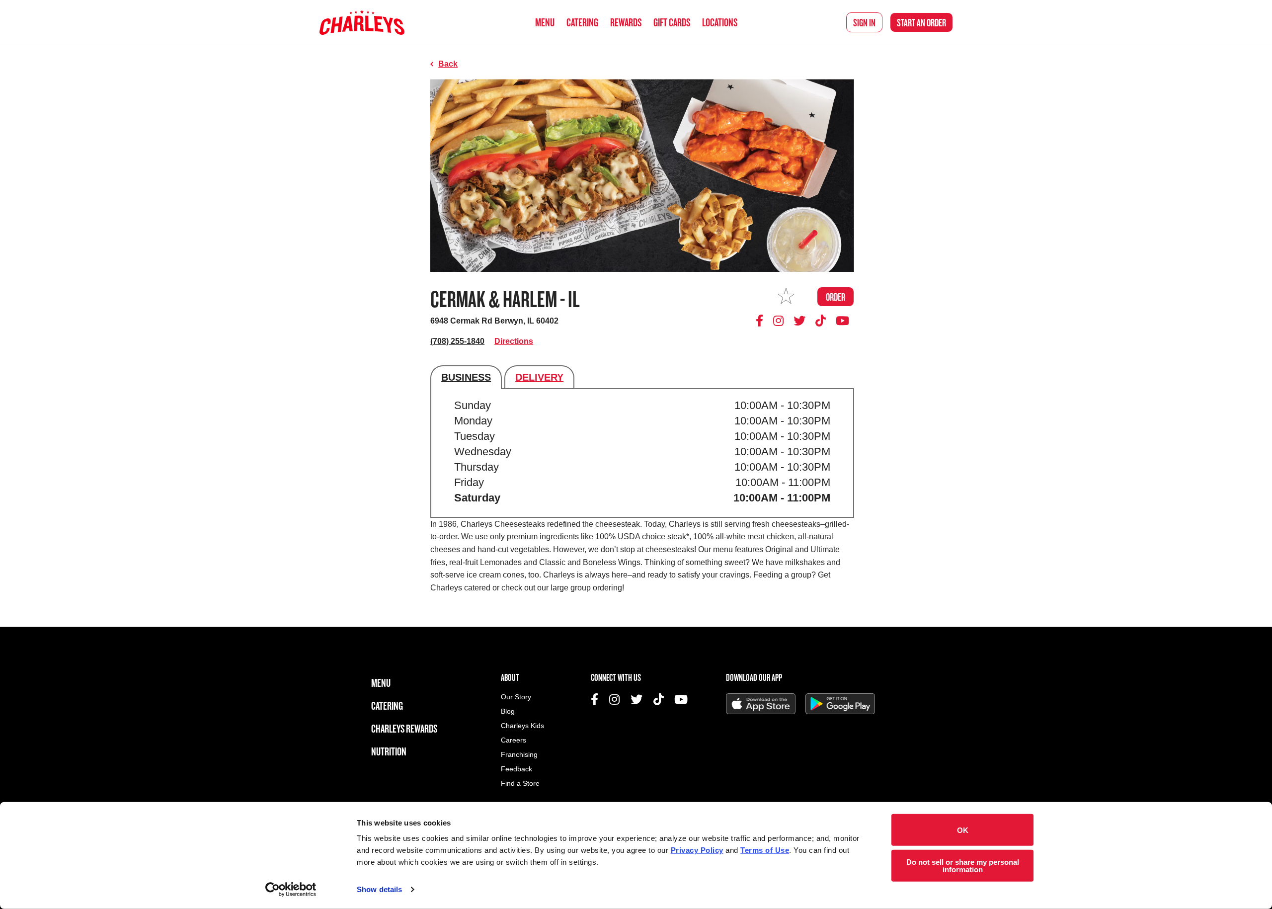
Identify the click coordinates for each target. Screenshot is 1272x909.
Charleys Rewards (404, 728)
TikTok (821, 321)
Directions (513, 341)
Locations (719, 22)
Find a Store (520, 783)
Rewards (625, 22)
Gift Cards (671, 22)
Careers (513, 740)
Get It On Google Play (840, 703)
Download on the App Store (760, 703)
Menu (545, 22)
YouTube (842, 321)
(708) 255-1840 (457, 341)
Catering (582, 22)
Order (921, 22)
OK (962, 830)
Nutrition (388, 751)
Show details (379, 889)
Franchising (519, 754)
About (510, 677)
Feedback (516, 769)
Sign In (864, 22)
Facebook (761, 321)
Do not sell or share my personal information (962, 865)
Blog (508, 711)
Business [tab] (466, 377)
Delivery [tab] (539, 377)
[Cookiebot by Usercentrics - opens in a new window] (290, 889)
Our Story (516, 697)
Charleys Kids (522, 726)
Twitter (799, 321)
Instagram (779, 321)
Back (448, 64)
